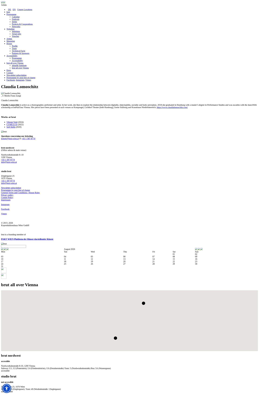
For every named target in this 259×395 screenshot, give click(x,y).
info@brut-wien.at (9, 162)
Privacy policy (7, 195)
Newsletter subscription (11, 188)
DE (9, 9)
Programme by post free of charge (15, 190)
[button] (143, 303)
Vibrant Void (11, 122)
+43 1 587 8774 (28, 138)
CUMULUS (11, 124)
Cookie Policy (7, 197)
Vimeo (28, 80)
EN (14, 9)
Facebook (10, 80)
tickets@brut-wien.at (10, 138)
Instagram (20, 80)
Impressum (5, 200)
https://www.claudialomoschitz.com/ (172, 107)
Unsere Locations (24, 9)
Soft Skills (10, 127)
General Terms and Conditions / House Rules (20, 192)
